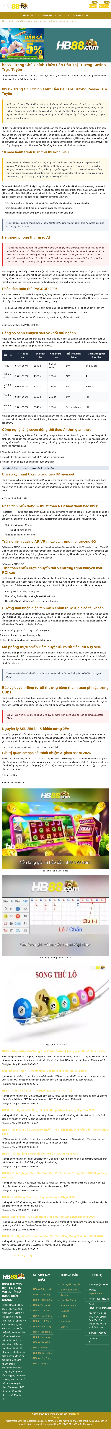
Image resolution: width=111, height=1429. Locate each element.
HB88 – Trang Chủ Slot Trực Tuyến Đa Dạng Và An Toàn (37, 1090)
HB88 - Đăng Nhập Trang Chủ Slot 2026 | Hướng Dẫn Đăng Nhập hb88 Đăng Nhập (43, 1342)
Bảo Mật (65, 1311)
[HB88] (15, 6)
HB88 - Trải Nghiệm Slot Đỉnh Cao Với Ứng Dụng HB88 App (40, 1153)
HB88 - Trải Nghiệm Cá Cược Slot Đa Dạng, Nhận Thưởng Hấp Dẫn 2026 (48, 1110)
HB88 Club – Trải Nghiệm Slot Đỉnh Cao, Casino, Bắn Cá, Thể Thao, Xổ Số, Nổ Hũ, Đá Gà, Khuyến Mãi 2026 (43, 1353)
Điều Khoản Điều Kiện (71, 1290)
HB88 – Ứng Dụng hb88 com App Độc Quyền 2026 (43, 1358)
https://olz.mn (95, 1293)
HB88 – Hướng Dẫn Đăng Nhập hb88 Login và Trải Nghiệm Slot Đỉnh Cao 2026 (43, 1348)
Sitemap (56, 1417)
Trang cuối (27, 1256)
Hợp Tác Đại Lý (68, 1300)
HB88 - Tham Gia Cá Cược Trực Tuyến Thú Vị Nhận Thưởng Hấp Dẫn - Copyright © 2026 (43, 1310)
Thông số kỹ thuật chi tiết (16, 498)
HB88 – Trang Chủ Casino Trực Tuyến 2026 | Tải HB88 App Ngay (43, 1363)
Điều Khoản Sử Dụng (71, 1305)
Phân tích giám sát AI (14, 783)
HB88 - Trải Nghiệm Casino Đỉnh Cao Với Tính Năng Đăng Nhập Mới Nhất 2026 (52, 1236)
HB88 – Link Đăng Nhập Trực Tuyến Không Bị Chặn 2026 (38, 1197)
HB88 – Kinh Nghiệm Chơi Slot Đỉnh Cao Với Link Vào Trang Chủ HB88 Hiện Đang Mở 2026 (43, 1321)
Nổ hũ (64, 1316)
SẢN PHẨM (66, 1321)
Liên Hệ (64, 1327)
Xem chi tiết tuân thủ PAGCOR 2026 (21, 325)
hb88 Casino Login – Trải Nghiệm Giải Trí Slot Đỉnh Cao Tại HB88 (44, 1070)
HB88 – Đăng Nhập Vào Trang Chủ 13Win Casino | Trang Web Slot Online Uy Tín (53, 1051)
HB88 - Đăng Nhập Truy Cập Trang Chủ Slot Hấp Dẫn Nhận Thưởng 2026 (48, 1216)
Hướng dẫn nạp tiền (70, 1284)
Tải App (64, 1295)
